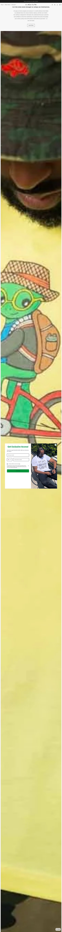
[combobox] (9, 459)
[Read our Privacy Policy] (28, 466)
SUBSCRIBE (18, 470)
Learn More (31, 25)
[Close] (55, 444)
